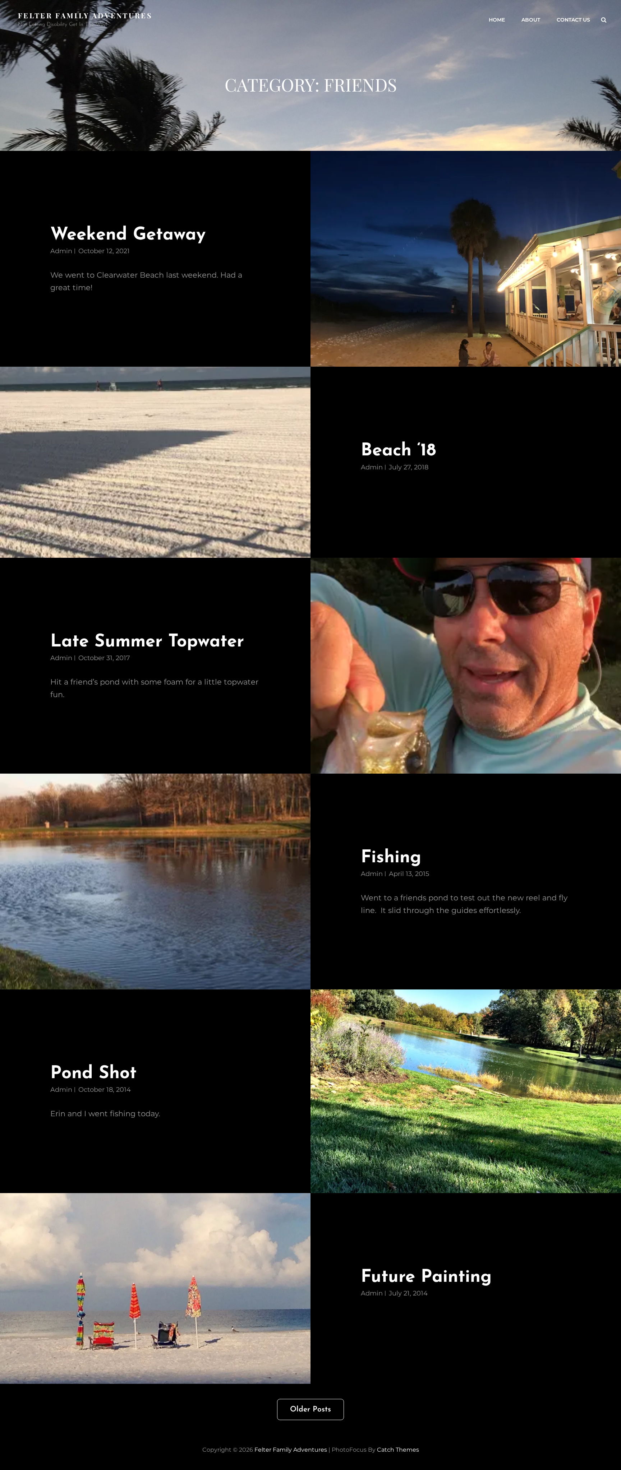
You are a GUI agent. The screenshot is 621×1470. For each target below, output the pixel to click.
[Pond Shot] (465, 1091)
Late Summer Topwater (147, 642)
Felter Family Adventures (85, 15)
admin (61, 251)
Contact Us (573, 20)
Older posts (310, 1409)
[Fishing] (155, 881)
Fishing (391, 858)
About (530, 20)
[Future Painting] (155, 1288)
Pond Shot (93, 1073)
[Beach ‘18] (155, 462)
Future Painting (426, 1277)
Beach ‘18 (398, 451)
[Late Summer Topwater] (465, 666)
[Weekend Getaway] (465, 259)
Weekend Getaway (128, 235)
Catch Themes (398, 1449)
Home (497, 20)
